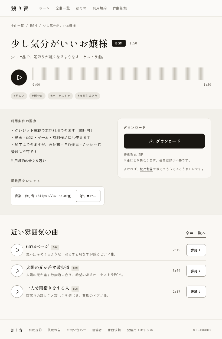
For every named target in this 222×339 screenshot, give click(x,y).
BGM (33, 25)
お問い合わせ (76, 330)
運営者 (97, 330)
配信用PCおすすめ (140, 330)
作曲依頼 (120, 8)
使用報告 (146, 169)
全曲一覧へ (195, 233)
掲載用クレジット (25, 180)
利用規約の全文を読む (28, 160)
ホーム (44, 8)
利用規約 (100, 8)
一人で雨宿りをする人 (47, 288)
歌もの (81, 8)
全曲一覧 (63, 8)
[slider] (121, 73)
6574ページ (37, 246)
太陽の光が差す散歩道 (47, 267)
